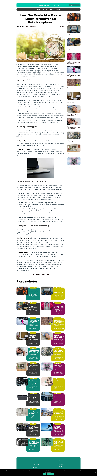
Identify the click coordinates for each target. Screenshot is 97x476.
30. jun (33, 439)
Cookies (50, 9)
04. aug (58, 302)
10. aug (33, 287)
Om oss (45, 9)
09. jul (57, 348)
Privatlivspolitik (50, 474)
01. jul (57, 423)
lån (25, 64)
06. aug (33, 302)
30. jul (57, 333)
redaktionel (61, 26)
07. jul (57, 378)
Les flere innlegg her (40, 274)
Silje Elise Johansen (31, 26)
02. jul (33, 408)
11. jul (33, 348)
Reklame (39, 9)
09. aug (58, 287)
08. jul (57, 363)
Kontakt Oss (57, 9)
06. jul (33, 393)
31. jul (58, 317)
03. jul (57, 393)
